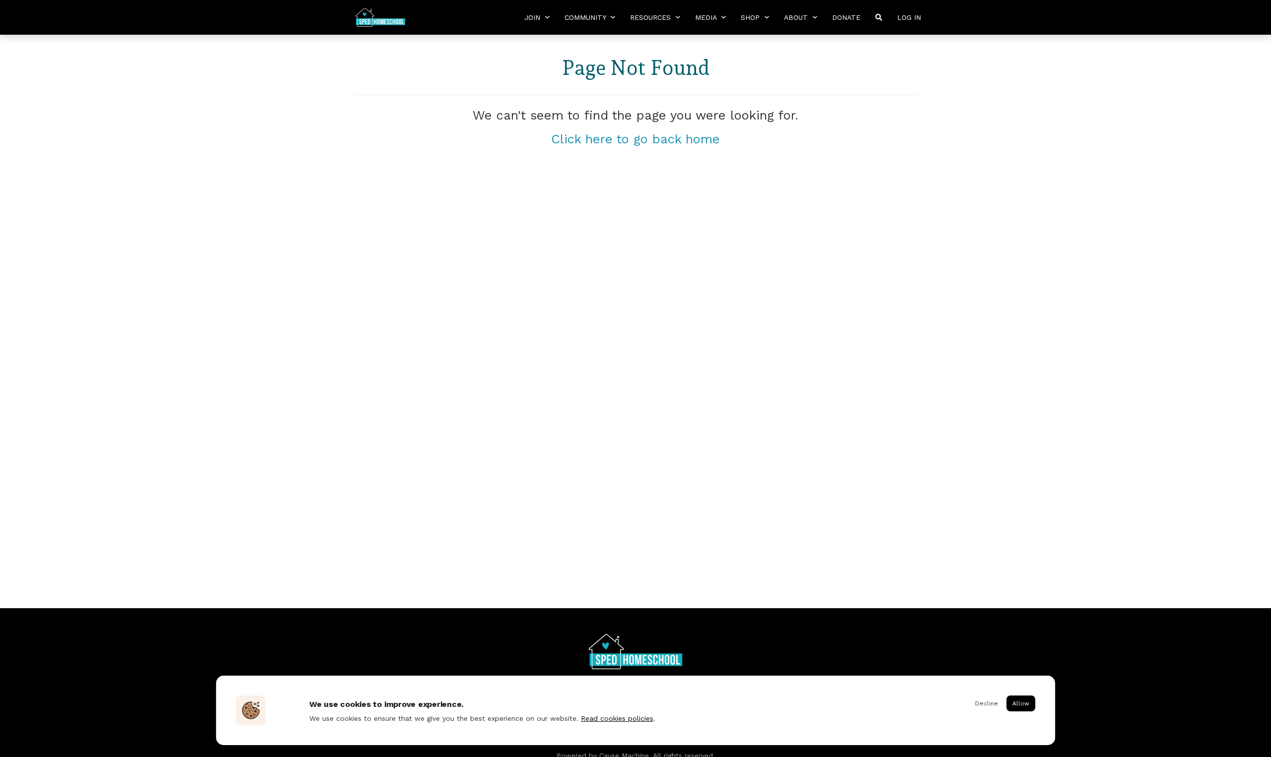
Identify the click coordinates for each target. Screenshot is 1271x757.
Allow (1020, 703)
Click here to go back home (635, 138)
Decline (986, 703)
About (797, 17)
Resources (651, 17)
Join (533, 17)
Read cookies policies (617, 718)
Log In (909, 17)
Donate (846, 17)
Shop (751, 17)
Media (707, 17)
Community (586, 17)
